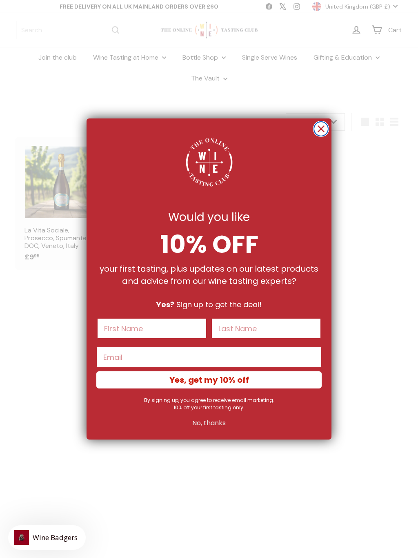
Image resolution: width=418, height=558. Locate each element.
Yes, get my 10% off (209, 380)
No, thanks (209, 423)
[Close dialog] (321, 129)
